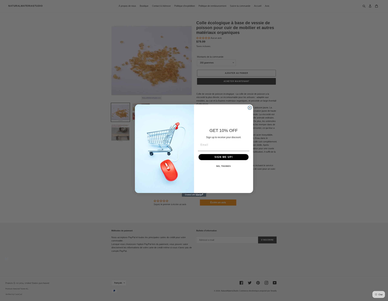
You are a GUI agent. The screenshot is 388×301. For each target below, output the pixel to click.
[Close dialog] (250, 108)
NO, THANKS (223, 166)
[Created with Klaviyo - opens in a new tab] (194, 195)
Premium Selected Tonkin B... (17, 289)
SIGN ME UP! (223, 157)
